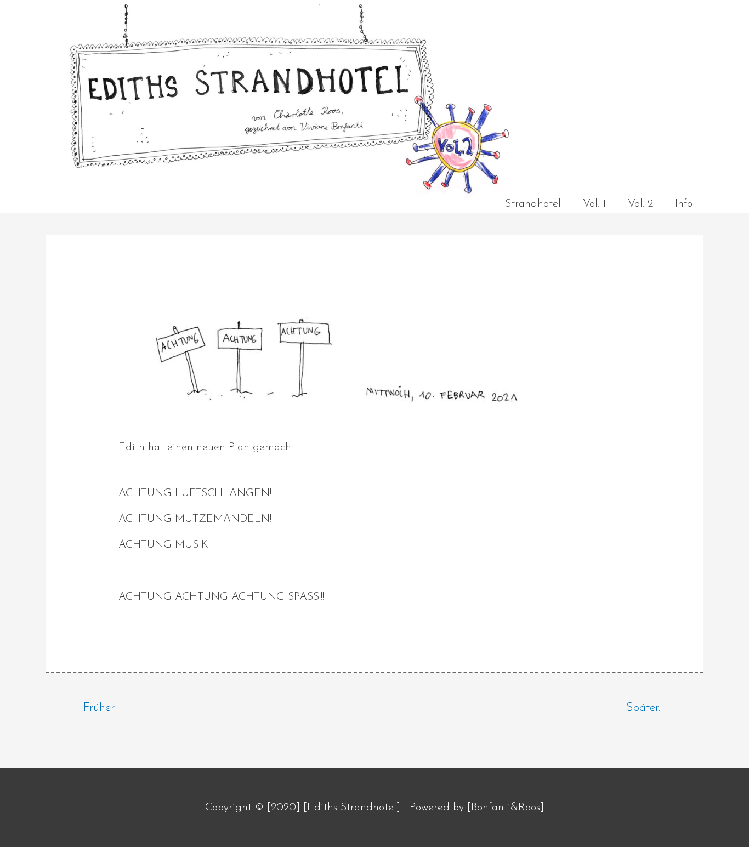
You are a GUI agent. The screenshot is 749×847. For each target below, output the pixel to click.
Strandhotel (533, 203)
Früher (98, 708)
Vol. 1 (594, 203)
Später (642, 708)
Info (684, 203)
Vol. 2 (640, 203)
